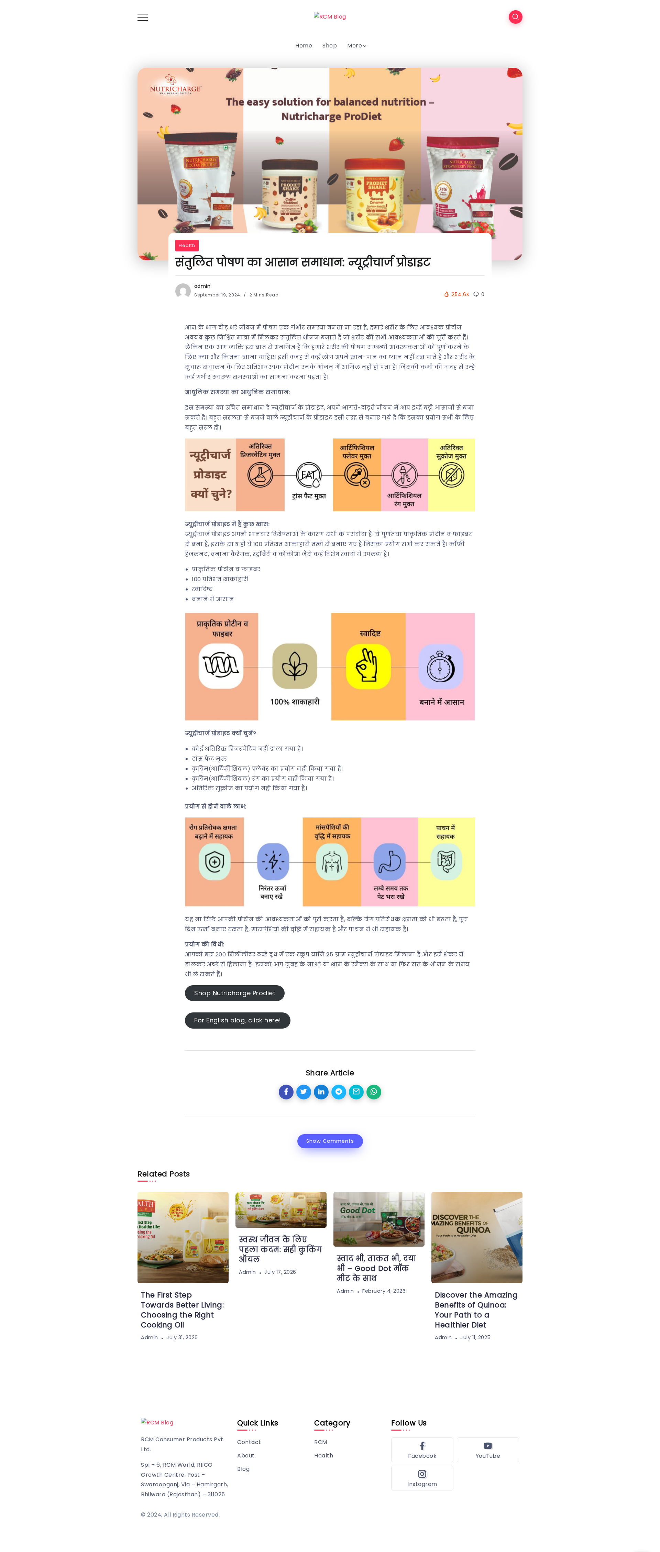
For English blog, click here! (237, 1020)
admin (202, 286)
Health (187, 245)
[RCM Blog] (330, 17)
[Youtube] (488, 1450)
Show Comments (330, 1141)
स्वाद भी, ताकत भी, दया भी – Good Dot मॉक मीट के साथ (376, 1268)
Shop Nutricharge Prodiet (234, 993)
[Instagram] (422, 1478)
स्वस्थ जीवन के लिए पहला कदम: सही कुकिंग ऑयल (280, 1250)
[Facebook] (422, 1450)
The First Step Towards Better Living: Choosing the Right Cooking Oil (182, 1310)
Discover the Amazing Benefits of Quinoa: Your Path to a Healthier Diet (476, 1310)
